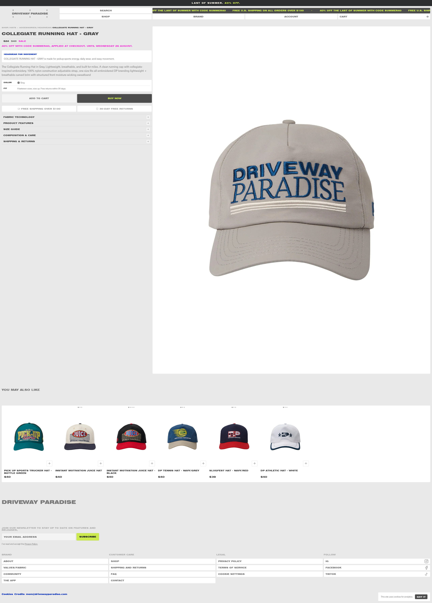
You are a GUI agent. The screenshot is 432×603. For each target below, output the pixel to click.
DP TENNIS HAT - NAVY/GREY (178, 470)
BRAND (198, 16)
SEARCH (106, 10)
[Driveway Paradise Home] (30, 14)
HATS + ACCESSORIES (23, 28)
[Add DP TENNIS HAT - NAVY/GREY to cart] (203, 463)
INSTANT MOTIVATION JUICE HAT (78, 470)
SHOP (106, 16)
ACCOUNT (291, 16)
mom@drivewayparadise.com (46, 594)
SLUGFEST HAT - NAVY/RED (228, 470)
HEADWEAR (44, 28)
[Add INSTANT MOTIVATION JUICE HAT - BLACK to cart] (152, 463)
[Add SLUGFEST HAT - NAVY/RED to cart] (255, 463)
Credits (19, 594)
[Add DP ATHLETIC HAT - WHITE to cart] (306, 463)
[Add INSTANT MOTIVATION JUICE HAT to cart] (101, 463)
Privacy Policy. (31, 544)
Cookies (7, 594)
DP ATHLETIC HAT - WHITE (279, 470)
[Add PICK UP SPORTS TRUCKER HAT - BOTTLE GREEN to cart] (49, 463)
